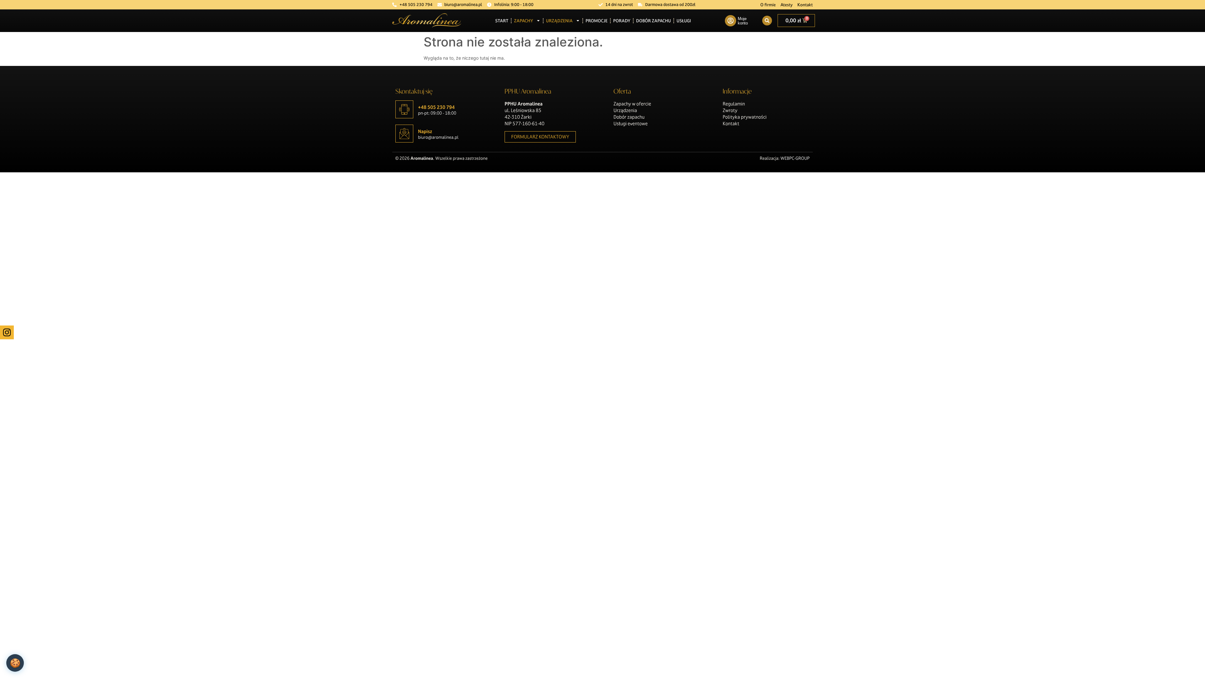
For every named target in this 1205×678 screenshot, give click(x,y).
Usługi (684, 21)
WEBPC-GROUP (795, 158)
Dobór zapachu (653, 21)
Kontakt (805, 5)
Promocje (597, 21)
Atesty (786, 5)
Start (501, 21)
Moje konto (743, 20)
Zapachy (523, 21)
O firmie (768, 5)
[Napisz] (404, 134)
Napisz (425, 131)
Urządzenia (559, 21)
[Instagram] (7, 332)
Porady (621, 21)
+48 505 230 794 (436, 107)
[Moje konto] (730, 20)
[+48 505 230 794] (404, 109)
